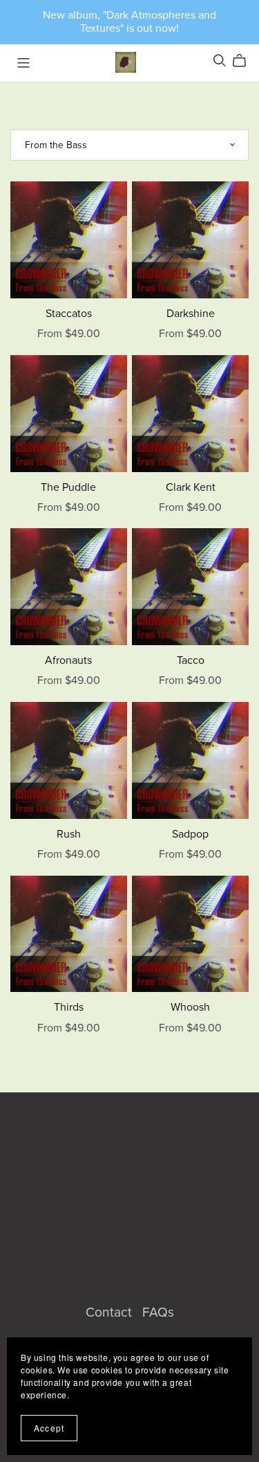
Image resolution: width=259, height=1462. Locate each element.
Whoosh (190, 1007)
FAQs (158, 1312)
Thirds (69, 1007)
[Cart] (245, 61)
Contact (110, 1312)
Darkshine (190, 314)
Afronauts (68, 660)
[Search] (219, 60)
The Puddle (68, 487)
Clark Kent (190, 487)
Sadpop (190, 834)
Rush (69, 834)
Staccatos (69, 314)
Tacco (190, 660)
